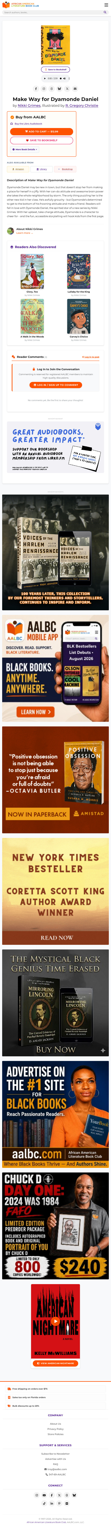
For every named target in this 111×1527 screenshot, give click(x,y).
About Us (55, 1423)
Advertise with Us (55, 1459)
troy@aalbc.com (57, 1469)
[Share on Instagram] (44, 89)
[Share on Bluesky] (59, 89)
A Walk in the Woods (32, 336)
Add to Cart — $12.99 (43, 131)
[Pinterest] (59, 1503)
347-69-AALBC (57, 1474)
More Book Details (25, 149)
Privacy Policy (55, 1429)
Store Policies (55, 1434)
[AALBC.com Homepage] (20, 5)
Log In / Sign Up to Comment (57, 385)
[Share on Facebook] (36, 89)
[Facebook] (52, 1495)
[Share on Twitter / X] (67, 89)
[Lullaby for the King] (79, 272)
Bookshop (67, 169)
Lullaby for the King (79, 292)
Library (43, 169)
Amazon (19, 169)
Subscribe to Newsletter (55, 1453)
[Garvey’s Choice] (79, 317)
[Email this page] (75, 89)
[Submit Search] (104, 12)
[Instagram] (37, 1495)
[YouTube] (44, 1495)
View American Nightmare (57, 1363)
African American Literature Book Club (46, 1522)
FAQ (55, 1464)
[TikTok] (44, 1503)
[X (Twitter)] (59, 1495)
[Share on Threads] (52, 89)
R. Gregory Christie (81, 105)
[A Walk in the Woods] (32, 317)
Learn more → (24, 233)
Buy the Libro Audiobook (28, 123)
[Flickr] (67, 1503)
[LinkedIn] (52, 1503)
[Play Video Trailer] (55, 1321)
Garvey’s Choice (79, 336)
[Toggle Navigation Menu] (106, 5)
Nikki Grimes (29, 105)
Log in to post (91, 357)
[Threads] (67, 1495)
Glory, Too (32, 292)
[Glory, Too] (32, 272)
